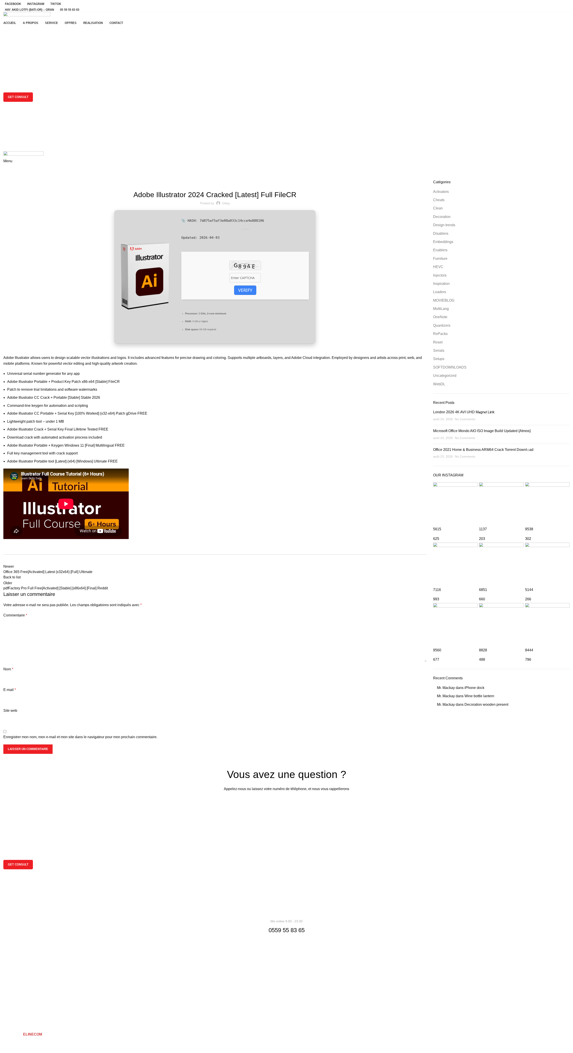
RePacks (440, 334)
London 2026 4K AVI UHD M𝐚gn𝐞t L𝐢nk (463, 412)
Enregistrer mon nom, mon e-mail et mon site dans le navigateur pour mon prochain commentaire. (80, 737)
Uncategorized (25, 177)
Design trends (444, 225)
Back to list (12, 577)
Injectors (440, 275)
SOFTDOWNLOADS (449, 367)
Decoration (442, 217)
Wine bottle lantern (479, 696)
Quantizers (441, 325)
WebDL (439, 384)
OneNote (440, 317)
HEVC (438, 267)
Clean (438, 208)
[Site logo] (26, 15)
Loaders (439, 292)
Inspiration (441, 284)
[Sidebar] (5, 1047)
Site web (10, 710)
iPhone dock (474, 688)
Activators (441, 192)
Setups (438, 359)
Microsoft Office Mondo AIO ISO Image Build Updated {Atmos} (482, 431)
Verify (245, 290)
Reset (438, 342)
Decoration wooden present (486, 704)
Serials (438, 350)
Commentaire (15, 615)
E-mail (9, 690)
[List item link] (286, 953)
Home (7, 177)
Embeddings (443, 242)
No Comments (465, 419)
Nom (8, 669)
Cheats (439, 200)
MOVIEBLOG (443, 300)
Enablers (440, 250)
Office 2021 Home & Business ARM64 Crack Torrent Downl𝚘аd (483, 450)
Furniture (440, 258)
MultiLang (441, 309)
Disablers (440, 233)
